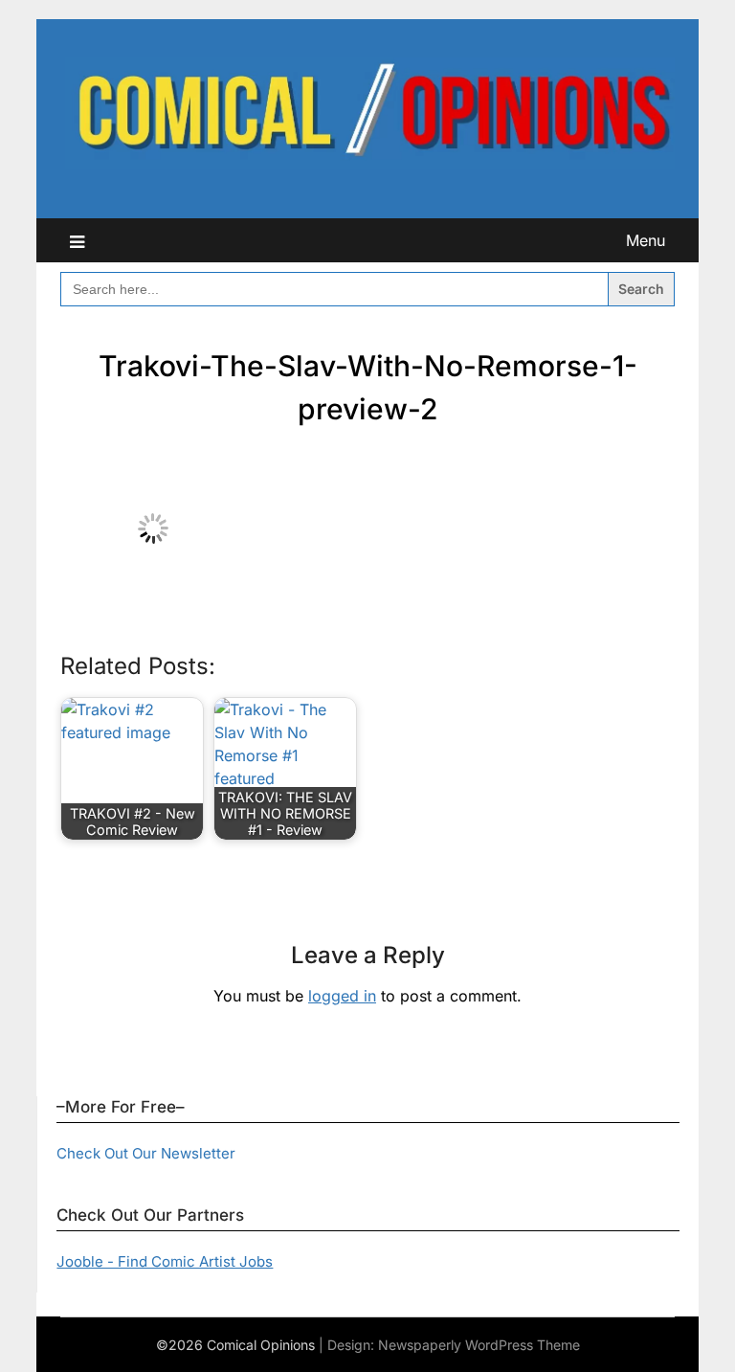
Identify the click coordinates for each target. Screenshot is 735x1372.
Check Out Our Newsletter (145, 1153)
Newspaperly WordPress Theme (479, 1345)
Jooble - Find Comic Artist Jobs (164, 1261)
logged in (342, 995)
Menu (645, 240)
